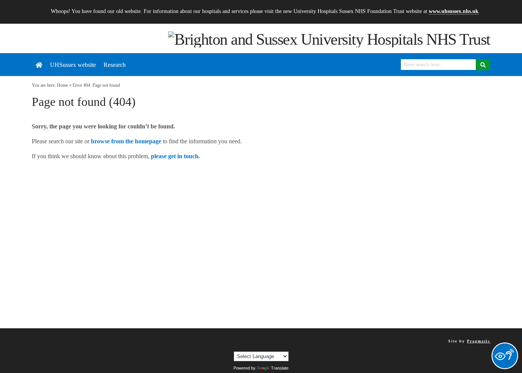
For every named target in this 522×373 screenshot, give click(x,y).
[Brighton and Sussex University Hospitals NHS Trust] (329, 38)
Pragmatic (478, 341)
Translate (280, 368)
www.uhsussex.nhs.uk (453, 11)
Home (62, 85)
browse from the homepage (126, 141)
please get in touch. (175, 156)
